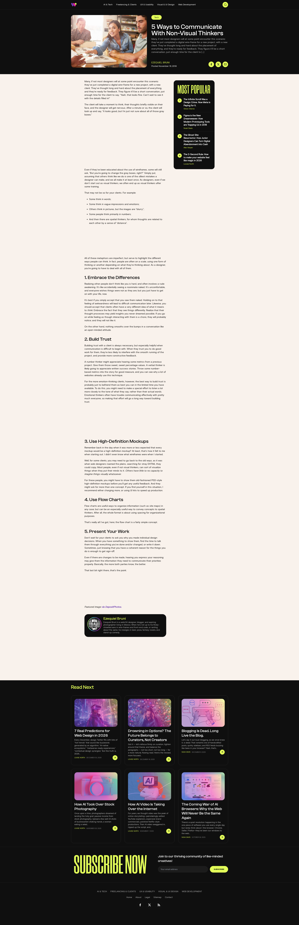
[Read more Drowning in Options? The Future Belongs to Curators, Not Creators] (168, 759)
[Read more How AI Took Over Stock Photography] (115, 828)
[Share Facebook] (211, 64)
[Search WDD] (225, 4)
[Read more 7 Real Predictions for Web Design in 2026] (115, 757)
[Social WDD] (140, 905)
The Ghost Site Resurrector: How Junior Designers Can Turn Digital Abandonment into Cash (197, 140)
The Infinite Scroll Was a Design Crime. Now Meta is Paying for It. (197, 102)
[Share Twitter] (218, 64)
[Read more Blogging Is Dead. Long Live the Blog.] (222, 752)
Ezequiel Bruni (114, 619)
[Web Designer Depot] (74, 4)
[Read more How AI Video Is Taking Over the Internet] (168, 831)
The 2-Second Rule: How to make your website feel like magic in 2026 (196, 157)
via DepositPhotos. (112, 606)
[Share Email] (225, 64)
